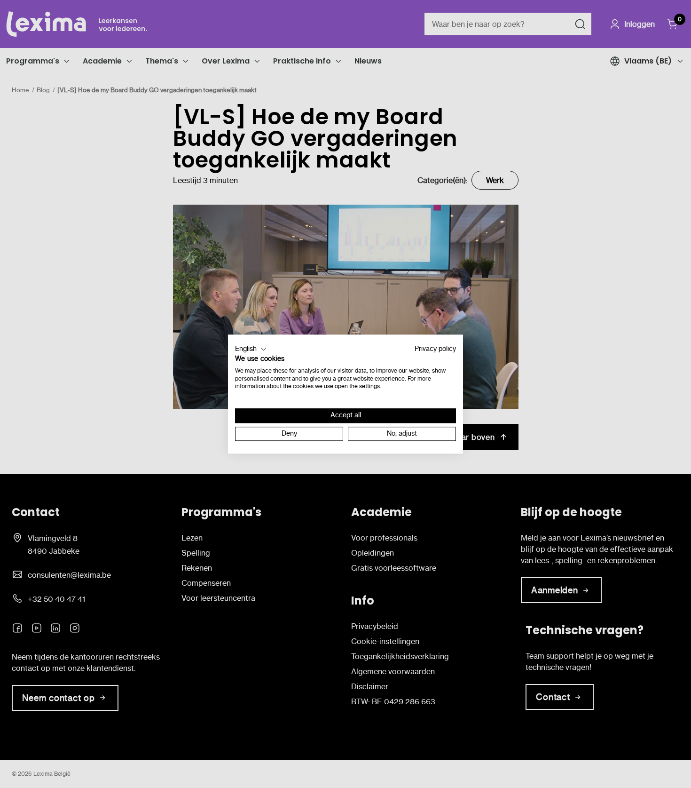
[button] (251, 349)
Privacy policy (435, 349)
